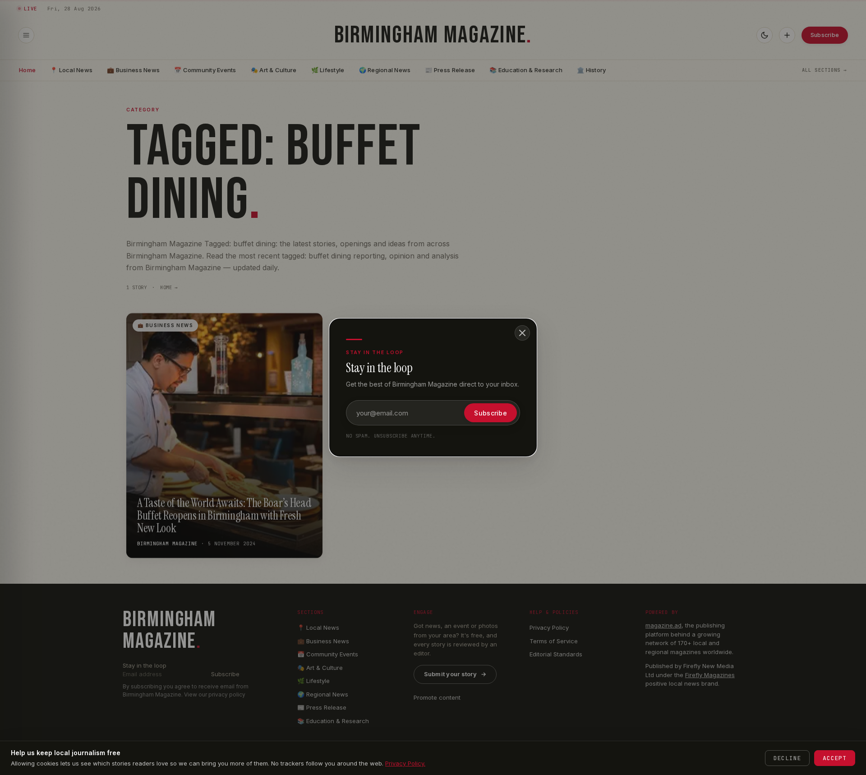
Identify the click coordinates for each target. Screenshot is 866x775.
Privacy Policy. (405, 763)
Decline (787, 758)
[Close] (522, 333)
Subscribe (490, 413)
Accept (835, 758)
